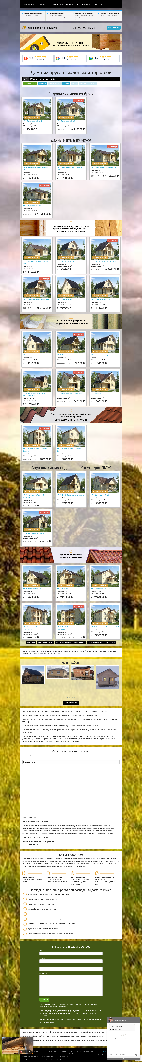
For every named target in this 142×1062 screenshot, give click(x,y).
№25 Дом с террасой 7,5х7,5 (101, 355)
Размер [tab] (35, 79)
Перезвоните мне (113, 27)
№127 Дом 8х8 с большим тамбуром (70, 495)
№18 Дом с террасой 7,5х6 (100, 299)
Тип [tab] (26, 79)
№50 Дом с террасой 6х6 (66, 121)
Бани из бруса (58, 4)
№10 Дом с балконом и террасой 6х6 (36, 299)
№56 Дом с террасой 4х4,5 (32, 121)
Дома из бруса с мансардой (45, 642)
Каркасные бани (72, 4)
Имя (40, 950)
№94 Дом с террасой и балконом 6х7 (70, 393)
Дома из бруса (28, 4)
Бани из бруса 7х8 (110, 642)
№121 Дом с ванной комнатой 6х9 (103, 167)
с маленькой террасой (30, 83)
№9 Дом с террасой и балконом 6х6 (104, 261)
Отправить (44, 999)
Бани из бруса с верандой (95, 642)
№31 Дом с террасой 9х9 (100, 495)
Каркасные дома (43, 4)
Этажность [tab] (45, 79)
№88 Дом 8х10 (62, 589)
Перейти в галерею (71, 702)
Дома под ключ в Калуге (42, 27)
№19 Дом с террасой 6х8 (32, 355)
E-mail (41, 966)
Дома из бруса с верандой (63, 642)
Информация (85, 4)
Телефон (42, 958)
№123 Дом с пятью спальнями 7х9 (35, 533)
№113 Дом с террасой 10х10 (101, 589)
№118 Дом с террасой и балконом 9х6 (71, 355)
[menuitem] (29, 4)
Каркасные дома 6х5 (79, 642)
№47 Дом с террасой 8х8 (32, 206)
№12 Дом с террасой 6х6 (66, 299)
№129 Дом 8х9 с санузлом (32, 589)
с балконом (42, 83)
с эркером (66, 83)
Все (54, 79)
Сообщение (43, 973)
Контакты (98, 4)
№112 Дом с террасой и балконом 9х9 (105, 627)
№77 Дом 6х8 (96, 393)
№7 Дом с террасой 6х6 (65, 261)
